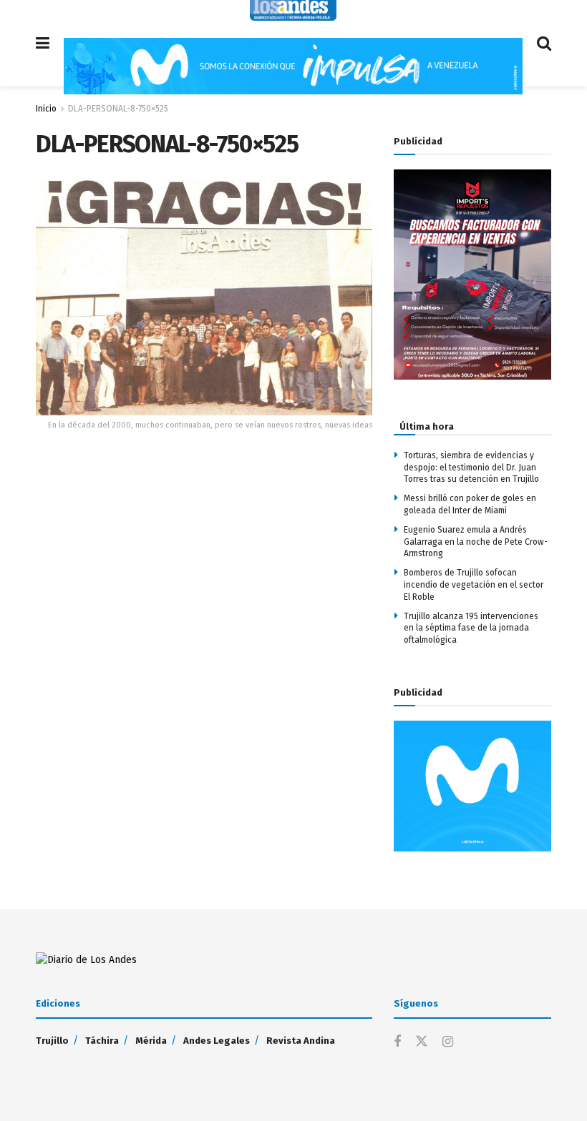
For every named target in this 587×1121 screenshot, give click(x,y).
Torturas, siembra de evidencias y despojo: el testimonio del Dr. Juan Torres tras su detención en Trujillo (471, 467)
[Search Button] (544, 43)
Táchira (102, 1040)
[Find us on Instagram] (447, 1042)
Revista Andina (300, 1040)
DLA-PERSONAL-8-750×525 (118, 109)
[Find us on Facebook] (397, 1042)
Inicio (46, 109)
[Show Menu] (42, 43)
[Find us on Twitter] (421, 1042)
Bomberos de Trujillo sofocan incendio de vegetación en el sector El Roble (473, 585)
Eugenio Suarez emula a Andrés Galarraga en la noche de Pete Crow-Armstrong (476, 542)
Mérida (151, 1040)
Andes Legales (216, 1040)
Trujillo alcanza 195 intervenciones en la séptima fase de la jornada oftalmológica (471, 628)
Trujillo (52, 1040)
